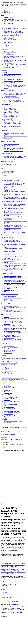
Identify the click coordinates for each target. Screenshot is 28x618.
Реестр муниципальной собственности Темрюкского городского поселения (14, 80)
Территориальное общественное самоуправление (12, 41)
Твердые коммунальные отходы (12, 241)
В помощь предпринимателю (8, 254)
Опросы (3, 357)
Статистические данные (10, 83)
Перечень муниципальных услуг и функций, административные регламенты (15, 101)
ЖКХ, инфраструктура (7, 234)
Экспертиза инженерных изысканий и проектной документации (14, 202)
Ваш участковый (8, 310)
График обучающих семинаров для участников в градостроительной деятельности (13, 214)
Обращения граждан (6, 343)
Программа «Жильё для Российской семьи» (15, 156)
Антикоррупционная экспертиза (9, 294)
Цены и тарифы (8, 137)
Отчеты (6, 78)
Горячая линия (7, 262)
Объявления (7, 12)
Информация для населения (11, 306)
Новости (6, 11)
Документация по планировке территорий (15, 194)
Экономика (4, 130)
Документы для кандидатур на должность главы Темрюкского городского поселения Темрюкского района (15, 66)
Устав (5, 72)
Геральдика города (9, 19)
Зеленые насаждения (9, 237)
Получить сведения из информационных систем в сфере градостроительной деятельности (15, 206)
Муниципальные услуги (7, 90)
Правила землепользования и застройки (14, 191)
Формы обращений (9, 367)
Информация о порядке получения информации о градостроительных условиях (13, 186)
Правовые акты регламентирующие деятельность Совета (13, 56)
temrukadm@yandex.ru (10, 434)
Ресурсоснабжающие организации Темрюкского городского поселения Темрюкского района (13, 250)
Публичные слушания (9, 75)
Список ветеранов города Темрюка (13, 21)
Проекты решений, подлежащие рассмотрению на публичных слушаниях (15, 231)
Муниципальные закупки (7, 161)
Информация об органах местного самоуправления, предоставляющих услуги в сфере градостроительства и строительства (15, 182)
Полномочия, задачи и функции (12, 31)
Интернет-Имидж (15, 604)
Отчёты (6, 291)
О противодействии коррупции (12, 276)
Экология (3, 355)
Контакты (6, 46)
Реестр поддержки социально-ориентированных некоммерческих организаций (13, 112)
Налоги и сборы (8, 138)
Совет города (4, 49)
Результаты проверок (9, 43)
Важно (5, 270)
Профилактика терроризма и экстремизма (15, 307)
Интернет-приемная (9, 346)
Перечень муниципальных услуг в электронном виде (13, 98)
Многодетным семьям (6, 314)
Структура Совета (8, 59)
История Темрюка (8, 17)
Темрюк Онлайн (8, 353)
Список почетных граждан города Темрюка (15, 20)
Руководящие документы (10, 296)
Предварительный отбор (10, 164)
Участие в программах (10, 371)
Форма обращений (9, 348)
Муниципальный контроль (11, 82)
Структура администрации (11, 34)
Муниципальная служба (10, 39)
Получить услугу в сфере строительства (14, 197)
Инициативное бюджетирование (12, 126)
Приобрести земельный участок (12, 196)
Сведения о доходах (9, 63)
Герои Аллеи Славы (9, 23)
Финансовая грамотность (10, 116)
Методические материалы (11, 287)
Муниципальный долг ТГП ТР (12, 115)
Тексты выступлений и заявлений (13, 76)
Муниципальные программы (8, 141)
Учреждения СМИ (9, 45)
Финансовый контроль (10, 109)
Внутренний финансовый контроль (13, 123)
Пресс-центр (4, 8)
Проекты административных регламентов (15, 93)
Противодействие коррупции (8, 273)
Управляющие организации (11, 240)
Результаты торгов (8, 173)
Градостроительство (6, 177)
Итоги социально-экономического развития (15, 136)
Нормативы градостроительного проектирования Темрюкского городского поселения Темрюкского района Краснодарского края (15, 227)
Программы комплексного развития (13, 157)
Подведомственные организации (12, 35)
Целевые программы (6, 153)
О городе (3, 15)
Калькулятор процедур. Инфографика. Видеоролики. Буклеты (14, 217)
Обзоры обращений (9, 351)
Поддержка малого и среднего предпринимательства (12, 260)
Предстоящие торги (9, 171)
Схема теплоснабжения (10, 243)
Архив (5, 175)
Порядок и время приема (10, 347)
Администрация (5, 25)
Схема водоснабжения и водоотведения (14, 244)
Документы (4, 70)
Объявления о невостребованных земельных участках (12, 340)
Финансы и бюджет (6, 104)
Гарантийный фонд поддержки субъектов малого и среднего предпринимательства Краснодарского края (15, 265)
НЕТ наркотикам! (8, 309)
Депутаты (6, 53)
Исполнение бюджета (9, 119)
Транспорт (6, 247)
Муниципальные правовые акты (12, 74)
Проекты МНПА (8, 300)
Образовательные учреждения (12, 36)
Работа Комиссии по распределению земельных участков (13, 337)
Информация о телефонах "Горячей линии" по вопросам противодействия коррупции (15, 278)
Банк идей (6, 372)
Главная (6, 384)
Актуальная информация (10, 193)
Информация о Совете (10, 52)
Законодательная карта (10, 350)
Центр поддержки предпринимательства (14, 269)
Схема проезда (4, 437)
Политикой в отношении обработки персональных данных (11, 609)
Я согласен (4, 616)
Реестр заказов (7, 165)
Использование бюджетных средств (13, 121)
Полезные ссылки (8, 219)
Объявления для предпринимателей (13, 268)
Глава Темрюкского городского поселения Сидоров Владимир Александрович (15, 29)
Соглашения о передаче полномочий (13, 127)
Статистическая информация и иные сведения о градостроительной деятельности (13, 210)
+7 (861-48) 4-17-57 (8, 431)
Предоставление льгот (10, 122)
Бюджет (6, 107)
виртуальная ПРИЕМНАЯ (8, 364)
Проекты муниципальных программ (13, 151)
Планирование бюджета (10, 108)
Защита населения (5, 303)
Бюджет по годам (8, 118)
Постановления (8, 223)
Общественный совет (9, 38)
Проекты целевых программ (11, 159)
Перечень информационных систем (13, 32)
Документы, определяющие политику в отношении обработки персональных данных (14, 86)
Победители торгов (9, 172)
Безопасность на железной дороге (13, 311)
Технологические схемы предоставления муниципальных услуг (14, 95)
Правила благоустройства (10, 246)
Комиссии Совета (8, 54)
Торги (2, 168)
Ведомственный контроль (11, 125)
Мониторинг (7, 288)
